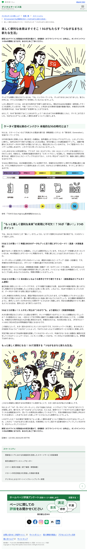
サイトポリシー (35, 534)
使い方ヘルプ (8, 539)
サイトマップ (22, 539)
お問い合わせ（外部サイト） (14, 534)
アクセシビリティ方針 (66, 534)
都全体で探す (80, 2)
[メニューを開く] (82, 7)
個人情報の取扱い (50, 534)
